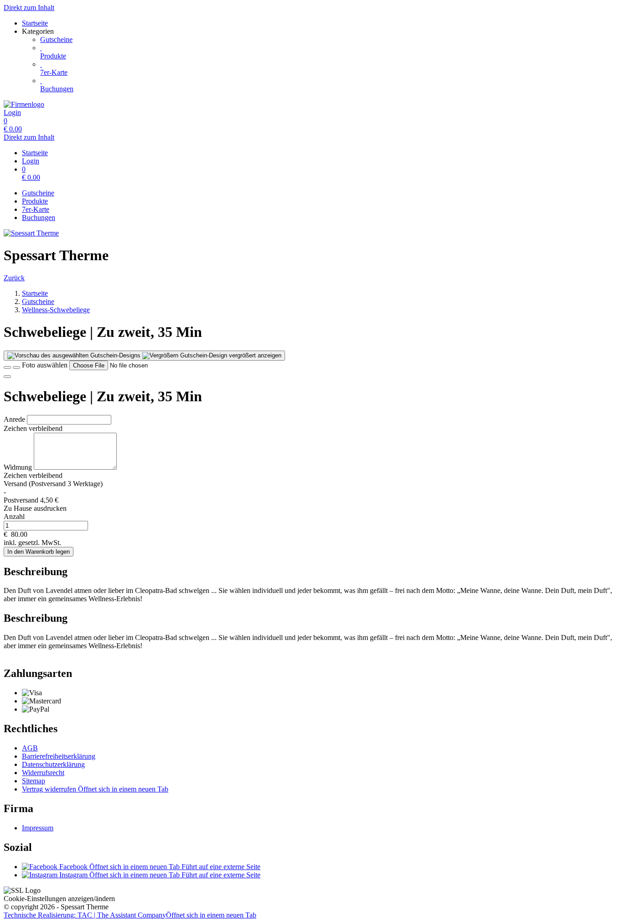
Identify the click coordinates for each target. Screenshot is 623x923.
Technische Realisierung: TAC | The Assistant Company (130, 915)
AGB (30, 748)
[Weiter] (7, 376)
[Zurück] (7, 367)
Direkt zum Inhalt (29, 7)
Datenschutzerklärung (53, 764)
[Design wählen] (16, 367)
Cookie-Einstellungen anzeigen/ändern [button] (59, 898)
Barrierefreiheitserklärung (58, 756)
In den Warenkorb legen (38, 551)
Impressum (37, 828)
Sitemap (33, 781)
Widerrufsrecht (43, 772)
